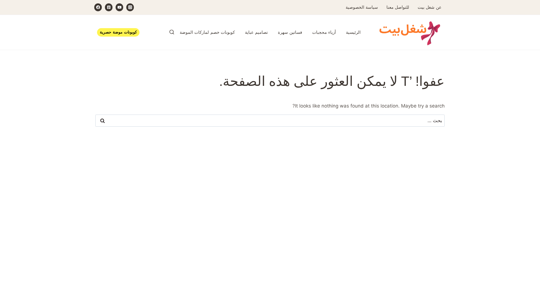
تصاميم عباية (256, 32)
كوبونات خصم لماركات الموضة (207, 32)
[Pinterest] (108, 7)
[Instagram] (130, 7)
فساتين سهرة (290, 32)
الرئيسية (353, 32)
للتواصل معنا (397, 7)
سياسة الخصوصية (362, 7)
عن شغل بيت (430, 7)
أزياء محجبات (324, 32)
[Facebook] (98, 7)
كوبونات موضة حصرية (118, 32)
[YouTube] (119, 7)
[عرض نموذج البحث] (172, 32)
